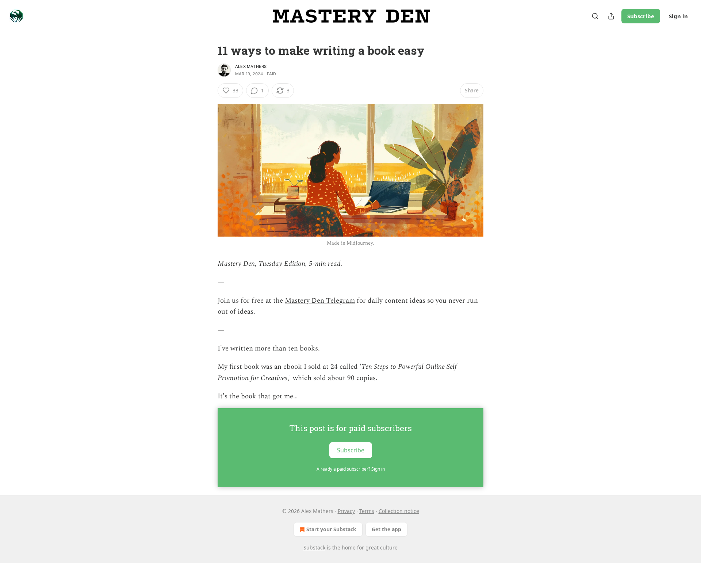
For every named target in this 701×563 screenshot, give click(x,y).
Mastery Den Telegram (320, 300)
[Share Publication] (611, 16)
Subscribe (640, 16)
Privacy (346, 511)
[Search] (595, 16)
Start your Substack (331, 529)
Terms (366, 511)
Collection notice (399, 511)
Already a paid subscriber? (351, 469)
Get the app (386, 529)
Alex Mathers (251, 66)
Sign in (678, 16)
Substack (314, 547)
